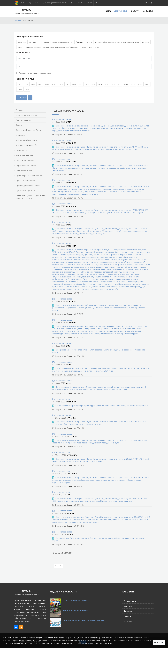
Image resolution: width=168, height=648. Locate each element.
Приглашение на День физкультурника (83, 620)
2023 (40, 84)
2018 (74, 84)
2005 (27, 89)
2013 (106, 84)
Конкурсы (22, 42)
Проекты (145, 42)
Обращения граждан (25, 160)
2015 (93, 84)
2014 (100, 84)
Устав (84, 47)
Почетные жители (24, 170)
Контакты (147, 11)
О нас (108, 11)
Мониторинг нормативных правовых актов (56, 42)
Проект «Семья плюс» (25, 181)
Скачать (70, 135)
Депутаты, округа (23, 120)
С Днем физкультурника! (76, 601)
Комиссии (20, 135)
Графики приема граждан (27, 115)
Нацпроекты (21, 150)
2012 (113, 84)
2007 (147, 84)
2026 (19, 84)
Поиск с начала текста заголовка (35, 73)
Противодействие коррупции (29, 186)
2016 (87, 84)
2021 (53, 84)
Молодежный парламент (27, 140)
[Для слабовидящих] (96, 3)
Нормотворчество (63, 119)
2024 (33, 84)
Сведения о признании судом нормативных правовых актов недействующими (48, 47)
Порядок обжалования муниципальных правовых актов (117, 42)
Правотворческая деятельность (30, 175)
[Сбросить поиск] (30, 97)
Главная (17, 20)
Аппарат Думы (130, 601)
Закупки (19, 125)
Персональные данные (26, 165)
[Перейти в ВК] (146, 3)
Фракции (128, 611)
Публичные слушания (25, 191)
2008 (140, 84)
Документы (120, 11)
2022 (47, 84)
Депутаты (128, 606)
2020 (61, 84)
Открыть (58, 135)
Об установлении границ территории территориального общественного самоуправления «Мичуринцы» (101, 406)
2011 (119, 84)
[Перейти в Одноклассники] (151, 3)
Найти (23, 97)
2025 (26, 84)
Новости (134, 11)
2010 (126, 84)
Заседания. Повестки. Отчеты (29, 130)
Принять (158, 642)
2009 (133, 84)
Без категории (95, 47)
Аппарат (19, 110)
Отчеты (89, 42)
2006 (20, 89)
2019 (67, 84)
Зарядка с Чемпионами (75, 610)
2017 (80, 84)
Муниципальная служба (26, 145)
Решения (79, 42)
